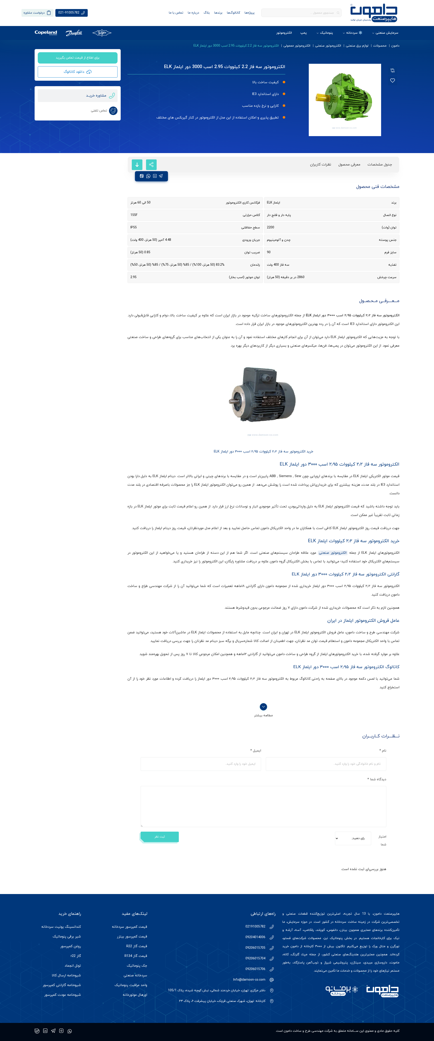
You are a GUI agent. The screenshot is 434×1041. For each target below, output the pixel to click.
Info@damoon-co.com (249, 980)
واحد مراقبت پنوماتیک (131, 985)
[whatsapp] (148, 176)
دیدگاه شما (376, 779)
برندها (218, 13)
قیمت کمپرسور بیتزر (132, 936)
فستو (287, 938)
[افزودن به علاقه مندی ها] (392, 80)
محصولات (380, 46)
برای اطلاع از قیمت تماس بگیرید (77, 58)
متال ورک (378, 946)
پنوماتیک (326, 33)
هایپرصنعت (391, 914)
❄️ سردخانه (354, 33)
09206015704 (255, 958)
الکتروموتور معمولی (296, 46)
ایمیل (255, 750)
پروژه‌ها (250, 13)
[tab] (380, 165)
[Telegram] (53, 1031)
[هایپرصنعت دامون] (373, 13)
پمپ (303, 33)
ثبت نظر (160, 837)
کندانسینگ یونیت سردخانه (61, 927)
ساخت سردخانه (345, 922)
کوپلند (320, 930)
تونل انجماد (73, 965)
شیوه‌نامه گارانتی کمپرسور (62, 985)
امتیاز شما (382, 841)
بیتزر (343, 930)
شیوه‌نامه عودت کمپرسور (62, 995)
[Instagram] (61, 1031)
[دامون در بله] (37, 1031)
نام (382, 750)
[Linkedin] (45, 1031)
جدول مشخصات (380, 164)
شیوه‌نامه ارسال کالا (66, 975)
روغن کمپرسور (70, 946)
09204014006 (255, 937)
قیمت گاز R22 (136, 946)
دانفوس (332, 930)
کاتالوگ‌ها (233, 13)
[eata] (142, 176)
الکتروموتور (284, 33)
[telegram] (161, 176)
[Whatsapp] (69, 1031)
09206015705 (255, 948)
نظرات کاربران (320, 164)
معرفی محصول (349, 164)
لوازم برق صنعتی (357, 46)
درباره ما (193, 13)
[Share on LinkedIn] (155, 176)
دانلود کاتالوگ (74, 71)
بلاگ (207, 13)
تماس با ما (176, 13)
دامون (395, 46)
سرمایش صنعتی (387, 33)
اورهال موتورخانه (135, 995)
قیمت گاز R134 (136, 956)
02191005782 (255, 927)
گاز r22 (76, 956)
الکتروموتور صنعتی (328, 46)
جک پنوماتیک (137, 965)
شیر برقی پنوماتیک (67, 936)
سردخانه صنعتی (135, 975)
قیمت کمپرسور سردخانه (129, 927)
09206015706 (255, 969)
